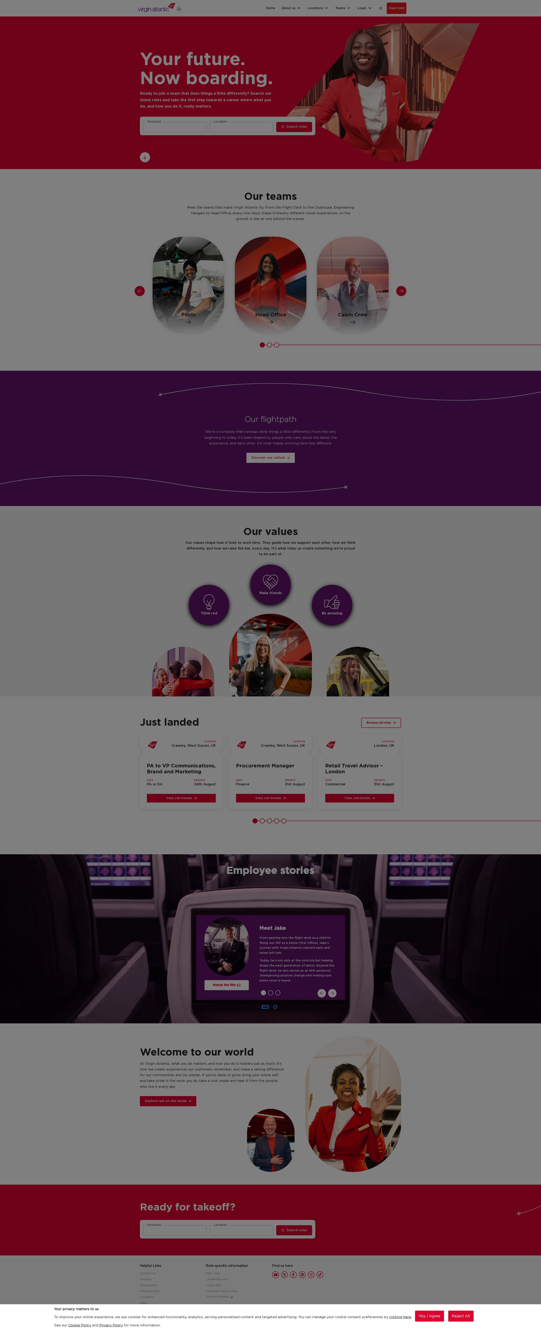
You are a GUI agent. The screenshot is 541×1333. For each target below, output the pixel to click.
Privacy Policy (111, 1325)
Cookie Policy (79, 1325)
